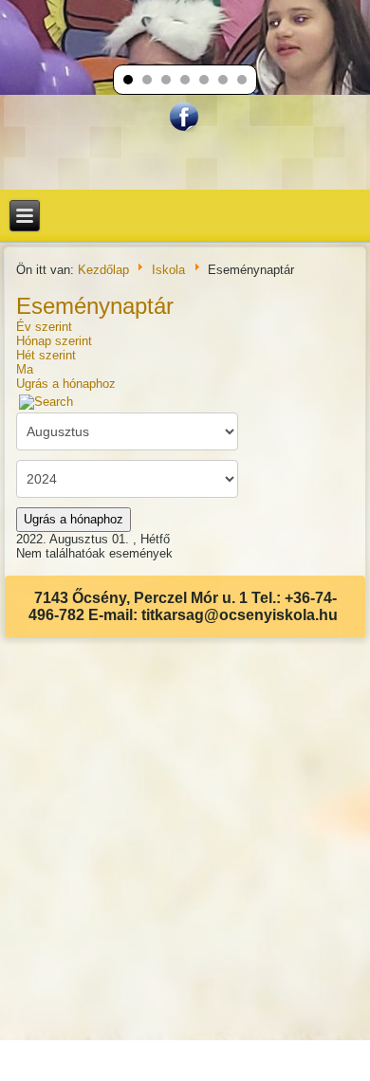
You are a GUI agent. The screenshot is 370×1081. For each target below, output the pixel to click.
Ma (24, 369)
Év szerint (44, 327)
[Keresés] (46, 401)
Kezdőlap (103, 270)
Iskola (168, 270)
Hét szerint (46, 355)
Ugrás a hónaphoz (66, 383)
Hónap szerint (54, 341)
